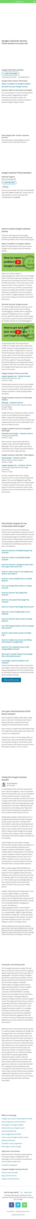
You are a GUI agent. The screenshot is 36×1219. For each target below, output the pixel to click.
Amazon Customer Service (10, 1179)
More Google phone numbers (11, 1134)
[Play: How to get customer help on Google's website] (18, 262)
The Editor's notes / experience (12, 1143)
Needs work (28, 1192)
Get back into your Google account (15, 87)
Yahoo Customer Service (10, 1173)
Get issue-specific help (9, 1131)
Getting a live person (8, 1140)
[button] (34, 1)
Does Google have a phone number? (14, 1122)
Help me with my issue (11, 680)
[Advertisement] (18, 119)
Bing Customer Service (9, 1176)
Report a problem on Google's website (16, 84)
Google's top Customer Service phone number (17, 1119)
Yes (21, 1192)
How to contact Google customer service (15, 1137)
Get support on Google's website (12, 1125)
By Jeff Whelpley (12, 783)
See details (16, 197)
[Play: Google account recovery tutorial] (18, 332)
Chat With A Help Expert (9, 1165)
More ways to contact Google (11, 1147)
